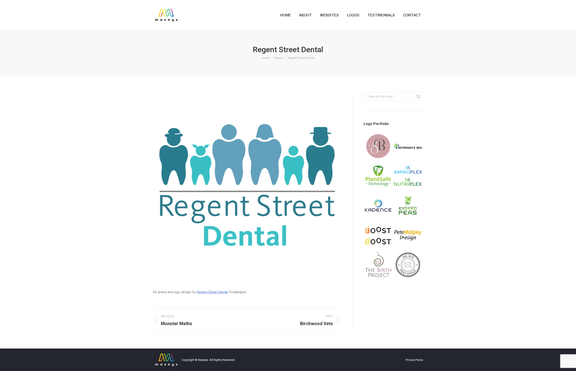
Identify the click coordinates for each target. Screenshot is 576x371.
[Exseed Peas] (408, 206)
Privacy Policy (414, 360)
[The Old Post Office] (408, 265)
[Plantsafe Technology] (378, 176)
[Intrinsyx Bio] (408, 146)
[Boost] (378, 235)
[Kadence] (378, 206)
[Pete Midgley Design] (408, 235)
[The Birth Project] (378, 265)
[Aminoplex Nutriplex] (408, 176)
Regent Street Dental (212, 292)
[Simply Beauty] (378, 146)
